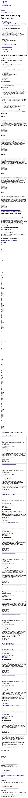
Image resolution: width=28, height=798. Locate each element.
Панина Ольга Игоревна (8, 644)
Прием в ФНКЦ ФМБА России (9, 240)
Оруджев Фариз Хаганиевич (9, 494)
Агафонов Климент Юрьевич (9, 464)
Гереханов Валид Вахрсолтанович (10, 705)
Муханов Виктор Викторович (9, 436)
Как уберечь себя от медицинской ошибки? (11, 211)
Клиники (5, 4)
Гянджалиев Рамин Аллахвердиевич (11, 614)
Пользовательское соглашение (8, 777)
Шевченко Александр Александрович (11, 584)
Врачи (4, 2)
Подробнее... (5, 447)
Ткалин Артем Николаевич (8, 553)
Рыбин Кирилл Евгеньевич (8, 675)
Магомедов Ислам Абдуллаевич (10, 522)
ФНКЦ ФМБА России (7, 47)
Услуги (5, 1)
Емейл (23, 111)
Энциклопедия (7, 5)
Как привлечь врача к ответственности (10, 210)
